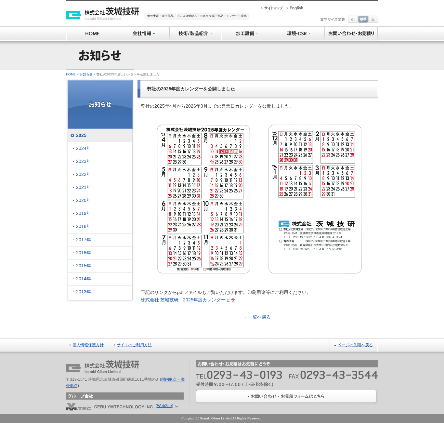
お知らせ (86, 74)
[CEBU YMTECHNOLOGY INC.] (110, 405)
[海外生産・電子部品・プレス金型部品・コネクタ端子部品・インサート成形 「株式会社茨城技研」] (102, 10)
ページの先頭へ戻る (355, 345)
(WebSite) (164, 405)
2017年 (83, 239)
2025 (81, 135)
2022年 (83, 174)
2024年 (83, 148)
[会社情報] (143, 30)
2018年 (83, 226)
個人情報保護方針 (88, 345)
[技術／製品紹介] (195, 30)
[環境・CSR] (298, 30)
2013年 (83, 291)
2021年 (83, 187)
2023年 (83, 161)
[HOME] (92, 30)
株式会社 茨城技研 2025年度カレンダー (183, 299)
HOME (71, 74)
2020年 (83, 200)
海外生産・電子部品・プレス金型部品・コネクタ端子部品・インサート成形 (197, 16)
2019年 (83, 213)
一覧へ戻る (259, 317)
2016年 (83, 252)
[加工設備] (247, 30)
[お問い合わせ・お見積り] (351, 30)
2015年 (83, 265)
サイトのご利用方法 (134, 345)
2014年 (83, 278)
